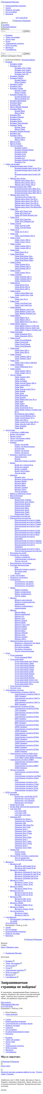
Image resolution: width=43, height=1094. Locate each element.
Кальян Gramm (20, 90)
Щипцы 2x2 (19, 616)
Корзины (13, 475)
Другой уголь (15, 688)
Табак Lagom (15, 291)
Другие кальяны (16, 146)
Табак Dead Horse (17, 254)
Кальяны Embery (16, 78)
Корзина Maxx (20, 483)
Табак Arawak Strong (23, 228)
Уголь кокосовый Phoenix (25, 678)
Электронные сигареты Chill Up (22, 692)
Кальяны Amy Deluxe (23, 72)
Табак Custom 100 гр (23, 246)
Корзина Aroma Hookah (24, 479)
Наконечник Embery (23, 506)
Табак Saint (19, 401)
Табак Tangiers (15, 354)
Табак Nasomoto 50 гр (23, 334)
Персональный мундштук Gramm (28, 524)
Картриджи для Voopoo (24, 803)
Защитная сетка (21, 457)
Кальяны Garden (16, 84)
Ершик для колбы (21, 444)
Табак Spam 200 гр (22, 352)
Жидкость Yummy (17, 907)
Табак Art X (14, 230)
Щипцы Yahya (20, 639)
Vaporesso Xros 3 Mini (23, 831)
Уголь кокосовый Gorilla (24, 672)
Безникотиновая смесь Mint (20, 187)
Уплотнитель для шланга (24, 586)
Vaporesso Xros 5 (21, 839)
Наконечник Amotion (23, 500)
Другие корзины (21, 491)
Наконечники (15, 498)
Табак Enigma (15, 262)
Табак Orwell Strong (22, 344)
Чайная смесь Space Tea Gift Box (27, 205)
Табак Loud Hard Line (23, 303)
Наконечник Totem (22, 512)
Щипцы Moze (20, 612)
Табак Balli (19, 428)
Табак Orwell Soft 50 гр (24, 408)
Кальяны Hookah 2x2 (18, 94)
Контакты (9, 14)
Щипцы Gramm (21, 629)
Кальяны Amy (15, 66)
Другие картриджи (22, 858)
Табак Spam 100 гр (22, 350)
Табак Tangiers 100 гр (23, 356)
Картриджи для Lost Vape (25, 798)
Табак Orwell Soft (21, 342)
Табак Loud (14, 301)
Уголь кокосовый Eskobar (25, 665)
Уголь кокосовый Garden (24, 670)
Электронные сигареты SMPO (22, 760)
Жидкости (9, 47)
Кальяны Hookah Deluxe (24, 150)
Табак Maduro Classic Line (25, 311)
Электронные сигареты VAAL (27, 788)
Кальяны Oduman (17, 117)
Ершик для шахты (22, 453)
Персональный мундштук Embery (28, 522)
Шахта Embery (20, 82)
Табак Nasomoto (16, 332)
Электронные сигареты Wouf (26, 790)
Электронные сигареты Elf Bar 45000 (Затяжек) (27, 750)
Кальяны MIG (15, 105)
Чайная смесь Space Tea (19, 195)
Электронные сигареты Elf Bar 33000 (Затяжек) (27, 742)
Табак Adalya (20, 379)
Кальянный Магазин (14, 953)
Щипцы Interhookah (22, 614)
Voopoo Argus (20, 852)
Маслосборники (16, 496)
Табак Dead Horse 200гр (24, 260)
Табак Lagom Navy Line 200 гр (27, 422)
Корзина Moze (20, 485)
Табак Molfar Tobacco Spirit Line (27, 328)
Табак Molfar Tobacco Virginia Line (28, 330)
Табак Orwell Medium (23, 340)
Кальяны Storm (16, 121)
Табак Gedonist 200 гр (23, 279)
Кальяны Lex (20, 158)
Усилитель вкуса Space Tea (25, 197)
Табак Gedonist (16, 275)
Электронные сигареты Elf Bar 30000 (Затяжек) (27, 738)
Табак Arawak (15, 223)
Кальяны (9, 35)
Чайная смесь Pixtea (17, 178)
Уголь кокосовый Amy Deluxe (26, 661)
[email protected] (12, 1014)
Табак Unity (14, 361)
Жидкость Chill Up (22, 915)
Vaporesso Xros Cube (23, 827)
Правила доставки (13, 10)
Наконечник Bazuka (22, 504)
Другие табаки (16, 375)
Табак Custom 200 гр (23, 248)
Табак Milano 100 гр (22, 320)
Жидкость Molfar (16, 903)
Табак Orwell (15, 338)
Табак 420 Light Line (23, 213)
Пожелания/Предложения (16, 6)
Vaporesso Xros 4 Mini (23, 837)
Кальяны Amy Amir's (23, 70)
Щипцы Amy (20, 618)
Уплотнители (15, 579)
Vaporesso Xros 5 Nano (23, 843)
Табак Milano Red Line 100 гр (26, 322)
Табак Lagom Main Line (24, 293)
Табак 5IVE (14, 217)
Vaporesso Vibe (20, 823)
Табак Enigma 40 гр (22, 264)
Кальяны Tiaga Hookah (19, 123)
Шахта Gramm (20, 92)
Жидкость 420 (15, 864)
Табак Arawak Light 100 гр (25, 424)
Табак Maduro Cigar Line (24, 309)
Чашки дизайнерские (23, 594)
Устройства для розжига (19, 555)
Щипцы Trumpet (21, 637)
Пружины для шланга (23, 649)
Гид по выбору (11, 12)
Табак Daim (14, 250)
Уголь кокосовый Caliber (24, 663)
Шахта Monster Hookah (19, 107)
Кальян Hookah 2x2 (22, 97)
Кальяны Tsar (15, 133)
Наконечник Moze (22, 508)
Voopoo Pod (14, 850)
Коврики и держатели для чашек (27, 643)
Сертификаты (11, 49)
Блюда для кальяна (17, 434)
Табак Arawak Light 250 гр (25, 389)
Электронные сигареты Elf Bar (22, 706)
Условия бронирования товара (17, 1032)
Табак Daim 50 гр (21, 252)
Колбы (12, 463)
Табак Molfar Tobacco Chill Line (27, 326)
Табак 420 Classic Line (23, 211)
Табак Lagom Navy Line (24, 295)
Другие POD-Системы (23, 860)
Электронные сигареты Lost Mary (28, 776)
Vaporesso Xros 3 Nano (23, 833)
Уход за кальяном (17, 440)
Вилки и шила (15, 436)
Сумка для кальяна (17, 575)
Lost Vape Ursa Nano (22, 815)
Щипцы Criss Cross (22, 625)
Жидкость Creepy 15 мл (24, 882)
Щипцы (13, 610)
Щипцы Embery (21, 627)
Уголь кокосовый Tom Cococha (27, 682)
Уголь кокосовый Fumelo (24, 667)
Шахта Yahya (20, 140)
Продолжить (6, 1002)
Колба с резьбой (21, 469)
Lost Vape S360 (20, 811)
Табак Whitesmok (16, 365)
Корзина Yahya (20, 489)
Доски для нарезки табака (20, 438)
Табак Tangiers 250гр (23, 358)
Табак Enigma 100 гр (23, 266)
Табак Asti (14, 234)
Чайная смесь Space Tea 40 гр (26, 199)
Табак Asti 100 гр (21, 420)
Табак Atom (19, 393)
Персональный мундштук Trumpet (28, 541)
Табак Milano (15, 316)
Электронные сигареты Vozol (26, 786)
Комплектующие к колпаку (25, 461)
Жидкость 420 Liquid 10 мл (25, 866)
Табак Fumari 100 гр (22, 273)
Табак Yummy (15, 369)
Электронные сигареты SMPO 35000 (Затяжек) (27, 767)
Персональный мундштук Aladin (27, 520)
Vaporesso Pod (15, 817)
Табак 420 (14, 209)
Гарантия (9, 1028)
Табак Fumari (15, 270)
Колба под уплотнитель (24, 465)
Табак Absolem (20, 426)
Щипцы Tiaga (20, 635)
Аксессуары (10, 39)
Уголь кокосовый (17, 659)
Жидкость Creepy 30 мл (24, 884)
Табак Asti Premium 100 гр (25, 236)
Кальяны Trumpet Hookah (20, 131)
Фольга (17, 573)
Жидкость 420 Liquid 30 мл (25, 868)
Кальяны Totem (16, 125)
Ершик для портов (22, 451)
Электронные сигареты (15, 43)
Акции (8, 8)
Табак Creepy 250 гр (22, 242)
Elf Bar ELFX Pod (17, 805)
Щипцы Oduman (21, 633)
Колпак (17, 459)
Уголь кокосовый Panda (24, 676)
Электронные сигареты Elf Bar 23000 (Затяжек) (27, 730)
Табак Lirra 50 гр (21, 299)
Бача (16, 567)
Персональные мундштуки (20, 518)
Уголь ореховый (16, 655)
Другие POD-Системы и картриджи (24, 856)
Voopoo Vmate (20, 854)
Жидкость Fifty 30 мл (23, 901)
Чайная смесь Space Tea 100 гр (26, 201)
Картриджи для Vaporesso (25, 800)
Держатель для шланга (19, 577)
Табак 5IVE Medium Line (24, 221)
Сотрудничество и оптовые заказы (19, 1023)
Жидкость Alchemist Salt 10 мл (26, 876)
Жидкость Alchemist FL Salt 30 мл (28, 874)
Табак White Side (21, 406)
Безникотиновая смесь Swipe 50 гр (28, 168)
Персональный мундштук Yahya (27, 549)
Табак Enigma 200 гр (23, 268)
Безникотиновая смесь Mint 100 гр (28, 191)
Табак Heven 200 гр (22, 289)
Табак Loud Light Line (23, 305)
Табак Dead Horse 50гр (23, 256)
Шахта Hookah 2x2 (22, 99)
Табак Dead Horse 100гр (24, 258)
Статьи (8, 1019)
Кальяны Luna (20, 154)
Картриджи (14, 794)
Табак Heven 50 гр (22, 285)
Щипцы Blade (20, 622)
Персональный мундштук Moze (27, 534)
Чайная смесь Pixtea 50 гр (25, 180)
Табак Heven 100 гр (22, 287)
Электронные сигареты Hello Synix (24, 753)
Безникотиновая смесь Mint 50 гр (27, 189)
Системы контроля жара (19, 565)
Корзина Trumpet (21, 487)
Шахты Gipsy (15, 142)
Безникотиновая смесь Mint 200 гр (28, 193)
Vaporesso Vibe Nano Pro (24, 825)
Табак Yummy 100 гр (23, 371)
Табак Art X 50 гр (21, 232)
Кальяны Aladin (16, 64)
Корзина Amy (20, 477)
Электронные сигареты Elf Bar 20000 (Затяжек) (27, 726)
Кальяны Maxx (16, 103)
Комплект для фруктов (23, 645)
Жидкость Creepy (17, 880)
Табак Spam (14, 348)
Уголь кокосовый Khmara (24, 674)
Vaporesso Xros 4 (21, 835)
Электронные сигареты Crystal (27, 784)
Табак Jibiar (19, 387)
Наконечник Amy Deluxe (24, 502)
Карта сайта (5, 1066)
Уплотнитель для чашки (24, 582)
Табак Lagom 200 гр (22, 385)
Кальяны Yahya (16, 135)
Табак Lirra (14, 297)
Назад (3, 947)
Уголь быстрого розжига (19, 686)
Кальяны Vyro (20, 162)
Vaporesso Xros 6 (21, 846)
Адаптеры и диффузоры (19, 432)
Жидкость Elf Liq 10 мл (24, 893)
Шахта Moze (19, 113)
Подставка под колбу (18, 553)
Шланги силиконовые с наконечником (24, 607)
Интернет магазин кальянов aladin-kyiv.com (18, 1072)
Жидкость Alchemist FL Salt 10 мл (28, 872)
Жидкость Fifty (16, 897)
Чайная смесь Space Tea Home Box (28, 207)
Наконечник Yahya (22, 514)
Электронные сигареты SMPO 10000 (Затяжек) (27, 763)
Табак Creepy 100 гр (22, 240)
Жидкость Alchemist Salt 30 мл (26, 878)
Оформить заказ (12, 947)
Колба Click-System (22, 471)
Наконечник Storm (22, 510)
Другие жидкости (17, 911)
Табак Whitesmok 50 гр (23, 367)
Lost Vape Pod (15, 809)
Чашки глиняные (21, 590)
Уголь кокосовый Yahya (24, 684)
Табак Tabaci (20, 403)
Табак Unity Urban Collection (26, 363)
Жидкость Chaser (21, 913)
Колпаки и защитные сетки (20, 455)
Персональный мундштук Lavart (27, 530)
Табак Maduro (15, 307)
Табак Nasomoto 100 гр (24, 336)
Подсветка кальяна (22, 647)
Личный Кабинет (28, 60)
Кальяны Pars (15, 119)
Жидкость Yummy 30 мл (24, 909)
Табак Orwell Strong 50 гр (25, 418)
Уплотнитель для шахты (24, 584)
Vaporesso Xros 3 (21, 829)
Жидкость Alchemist (18, 870)
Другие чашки (20, 596)
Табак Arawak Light (22, 225)
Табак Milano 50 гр (22, 318)
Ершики (13, 442)
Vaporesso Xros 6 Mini (23, 848)
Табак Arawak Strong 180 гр (25, 383)
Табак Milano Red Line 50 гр (26, 399)
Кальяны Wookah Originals (25, 160)
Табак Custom (15, 244)
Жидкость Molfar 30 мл (24, 905)
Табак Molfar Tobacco (18, 324)
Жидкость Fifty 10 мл (23, 899)
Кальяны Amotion (17, 76)
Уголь (8, 41)
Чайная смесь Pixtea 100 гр (25, 182)
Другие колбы (20, 473)
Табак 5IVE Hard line (23, 219)
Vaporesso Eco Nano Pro (24, 821)
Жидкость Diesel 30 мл (23, 888)
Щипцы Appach (21, 620)
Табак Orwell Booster (23, 346)
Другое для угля (21, 561)
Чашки (12, 588)
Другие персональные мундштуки (28, 551)
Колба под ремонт (22, 467)
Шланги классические (23, 600)
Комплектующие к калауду (25, 569)
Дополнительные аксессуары (21, 641)
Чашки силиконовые (23, 592)
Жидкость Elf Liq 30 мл (24, 895)
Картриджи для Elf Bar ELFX (26, 796)
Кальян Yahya (20, 137)
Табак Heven (15, 283)
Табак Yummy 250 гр (23, 373)
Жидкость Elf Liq (16, 891)
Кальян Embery (20, 80)
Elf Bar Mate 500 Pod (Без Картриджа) (24, 807)
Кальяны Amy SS (21, 74)
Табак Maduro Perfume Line (25, 313)
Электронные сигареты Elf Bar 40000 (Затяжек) (27, 746)
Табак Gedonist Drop (23, 281)
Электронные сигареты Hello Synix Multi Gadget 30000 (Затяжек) (28, 757)
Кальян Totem (20, 127)
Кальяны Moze (16, 109)
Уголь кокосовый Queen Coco (26, 680)
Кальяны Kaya (20, 156)
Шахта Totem (20, 129)
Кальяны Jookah (21, 152)
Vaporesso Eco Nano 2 (23, 819)
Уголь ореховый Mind (23, 657)
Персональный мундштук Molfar (27, 532)
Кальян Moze (20, 111)
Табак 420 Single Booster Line (26, 215)
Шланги (13, 598)
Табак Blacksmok (21, 395)
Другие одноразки (17, 770)
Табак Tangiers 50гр (22, 377)
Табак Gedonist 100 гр (23, 277)
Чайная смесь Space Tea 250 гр (26, 203)
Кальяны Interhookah (18, 101)
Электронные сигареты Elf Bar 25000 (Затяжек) (27, 734)
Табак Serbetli (20, 391)
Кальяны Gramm (16, 88)
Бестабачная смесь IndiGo (25, 414)
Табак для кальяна (13, 37)
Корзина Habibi (21, 481)
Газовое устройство (22, 557)
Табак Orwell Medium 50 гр (25, 416)
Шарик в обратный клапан (20, 494)
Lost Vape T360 (20, 813)
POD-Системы (11, 45)
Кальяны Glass (15, 86)
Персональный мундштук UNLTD (28, 543)
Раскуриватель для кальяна (20, 563)
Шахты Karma (15, 144)
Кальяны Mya (15, 115)
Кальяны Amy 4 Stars (23, 68)
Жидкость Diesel (16, 886)
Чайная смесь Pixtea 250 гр (25, 185)
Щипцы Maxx (20, 631)
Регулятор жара (21, 571)
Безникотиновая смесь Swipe (21, 166)
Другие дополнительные (24, 651)
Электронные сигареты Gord (26, 782)
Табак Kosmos (20, 397)
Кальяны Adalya (21, 148)
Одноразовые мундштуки (20, 516)
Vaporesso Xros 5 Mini (23, 841)
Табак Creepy (15, 238)
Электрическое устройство (25, 559)
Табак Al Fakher (21, 381)
